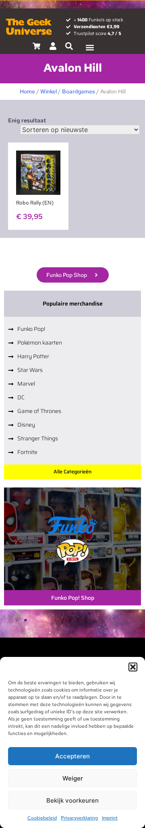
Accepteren (72, 756)
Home (27, 91)
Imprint (110, 818)
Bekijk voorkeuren (72, 800)
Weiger (72, 778)
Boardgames (78, 91)
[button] (133, 667)
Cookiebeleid (42, 818)
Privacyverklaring (79, 818)
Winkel (48, 91)
